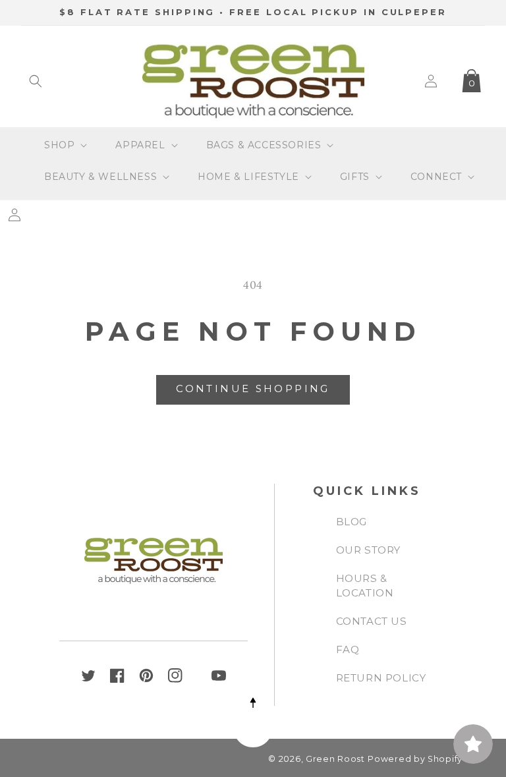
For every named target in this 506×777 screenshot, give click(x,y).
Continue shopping (252, 388)
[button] (35, 81)
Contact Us (371, 621)
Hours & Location (365, 586)
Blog (351, 521)
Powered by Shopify (415, 759)
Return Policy (381, 678)
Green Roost (335, 759)
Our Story (368, 550)
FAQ (348, 649)
